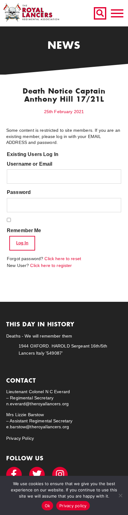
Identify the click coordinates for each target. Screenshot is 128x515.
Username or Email (29, 164)
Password (19, 192)
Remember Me (24, 230)
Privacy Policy (20, 438)
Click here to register (51, 265)
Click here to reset (62, 258)
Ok (47, 505)
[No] (120, 495)
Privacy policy (73, 505)
